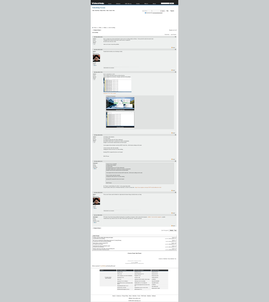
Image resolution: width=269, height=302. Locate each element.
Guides (138, 3)
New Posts (97, 10)
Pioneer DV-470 (155, 272)
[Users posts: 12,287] (93, 65)
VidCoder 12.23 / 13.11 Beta (139, 281)
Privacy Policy (125, 295)
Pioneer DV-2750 (155, 275)
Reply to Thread (96, 30)
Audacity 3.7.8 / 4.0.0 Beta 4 (122, 281)
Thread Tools (167, 34)
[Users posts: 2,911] (93, 168)
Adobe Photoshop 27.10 (139, 273)
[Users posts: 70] (93, 44)
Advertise (134, 295)
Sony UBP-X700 (155, 286)
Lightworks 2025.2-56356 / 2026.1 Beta (141, 279)
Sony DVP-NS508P (155, 281)
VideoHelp (165, 258)
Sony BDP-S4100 (155, 282)
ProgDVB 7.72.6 (137, 275)
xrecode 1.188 (137, 277)
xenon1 (94, 38)
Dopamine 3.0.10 (120, 277)
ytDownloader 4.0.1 (138, 289)
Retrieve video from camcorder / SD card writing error (104, 248)
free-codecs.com (136, 298)
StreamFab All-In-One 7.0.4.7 (122, 285)
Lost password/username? (157, 12)
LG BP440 (154, 284)
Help (167, 10)
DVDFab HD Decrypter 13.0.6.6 (123, 289)
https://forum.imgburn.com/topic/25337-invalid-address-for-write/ (148, 187)
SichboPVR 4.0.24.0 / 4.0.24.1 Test (141, 287)
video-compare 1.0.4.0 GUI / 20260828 (124, 275)
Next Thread (138, 253)
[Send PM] (94, 44)
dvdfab (149, 217)
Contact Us (161, 258)
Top (175, 230)
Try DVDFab (103, 265)
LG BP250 (154, 279)
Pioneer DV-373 (155, 273)
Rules (107, 10)
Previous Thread (131, 253)
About (130, 295)
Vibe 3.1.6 (119, 279)
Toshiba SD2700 (155, 277)
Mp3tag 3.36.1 (120, 272)
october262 (95, 163)
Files (114, 10)
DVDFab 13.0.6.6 (137, 272)
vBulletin (136, 262)
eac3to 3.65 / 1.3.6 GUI (121, 287)
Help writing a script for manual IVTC (100, 243)
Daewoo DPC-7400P (156, 288)
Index (93, 10)
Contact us (118, 295)
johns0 (94, 51)
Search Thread (173, 34)
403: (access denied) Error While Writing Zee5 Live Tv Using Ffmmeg (107, 240)
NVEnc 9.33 (119, 273)
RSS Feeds (143, 295)
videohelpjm (95, 217)
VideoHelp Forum (98, 8)
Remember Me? (149, 12)
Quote (174, 47)
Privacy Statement (171, 258)
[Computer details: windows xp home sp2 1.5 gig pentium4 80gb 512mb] (94, 168)
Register (172, 10)
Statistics (149, 295)
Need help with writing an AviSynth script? (101, 245)
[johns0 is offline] (97, 58)
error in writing (112, 27)
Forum (109, 3)
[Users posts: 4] (93, 222)
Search (110, 10)
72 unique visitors (108, 277)
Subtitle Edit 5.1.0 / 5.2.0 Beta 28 (140, 282)
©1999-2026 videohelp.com (134, 300)
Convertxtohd (154, 217)
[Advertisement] (134, 20)
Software (118, 3)
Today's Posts (103, 10)
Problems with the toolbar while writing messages (103, 237)
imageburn (159, 217)
